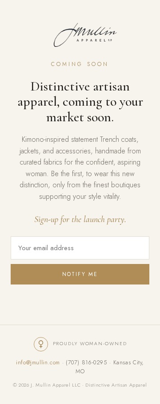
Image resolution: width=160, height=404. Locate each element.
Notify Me (80, 274)
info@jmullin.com (38, 363)
